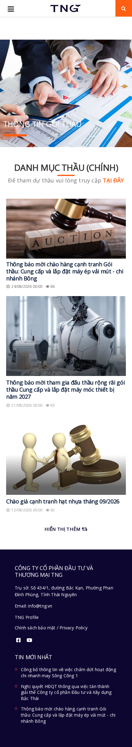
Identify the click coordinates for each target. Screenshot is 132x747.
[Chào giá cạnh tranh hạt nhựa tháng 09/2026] (66, 455)
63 (52, 405)
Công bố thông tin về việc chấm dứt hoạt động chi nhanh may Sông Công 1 (68, 673)
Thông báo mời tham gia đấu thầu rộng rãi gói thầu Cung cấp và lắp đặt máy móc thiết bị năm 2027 (65, 389)
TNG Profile (27, 617)
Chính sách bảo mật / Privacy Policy (51, 628)
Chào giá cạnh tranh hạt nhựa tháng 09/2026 (62, 501)
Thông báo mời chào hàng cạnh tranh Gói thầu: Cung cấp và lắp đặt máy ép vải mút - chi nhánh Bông (64, 271)
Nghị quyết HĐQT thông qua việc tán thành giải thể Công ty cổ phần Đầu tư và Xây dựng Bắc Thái (66, 692)
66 (52, 286)
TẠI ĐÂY (113, 180)
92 (52, 510)
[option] (66, 93)
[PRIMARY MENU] (10, 9)
